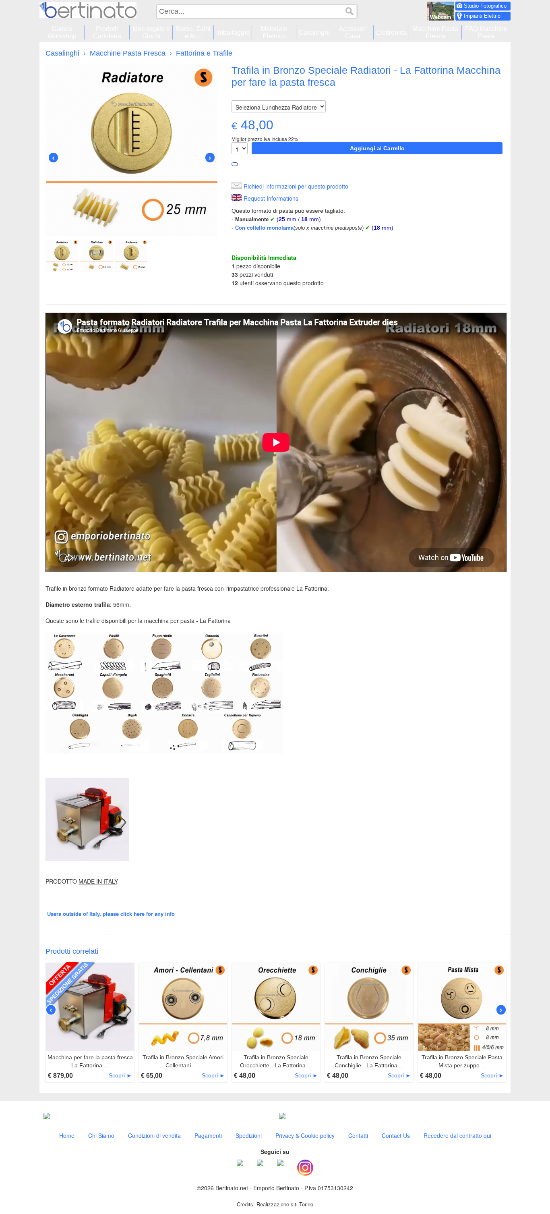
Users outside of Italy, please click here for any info (111, 913)
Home (66, 1135)
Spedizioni (249, 1135)
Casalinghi (62, 53)
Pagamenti (208, 1135)
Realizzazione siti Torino (284, 1204)
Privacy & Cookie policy (305, 1135)
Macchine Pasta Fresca (127, 53)
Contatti (358, 1135)
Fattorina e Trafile (204, 53)
